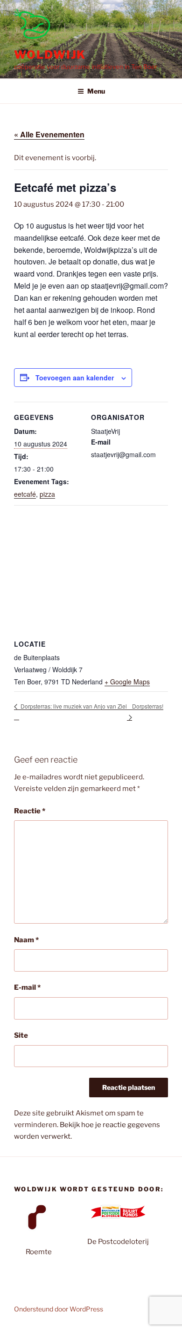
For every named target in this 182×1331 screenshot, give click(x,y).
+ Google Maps (127, 681)
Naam (26, 940)
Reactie (29, 811)
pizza (47, 494)
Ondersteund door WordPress (58, 1309)
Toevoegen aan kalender (74, 377)
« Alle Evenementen (49, 134)
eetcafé (25, 494)
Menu (96, 91)
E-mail (27, 987)
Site (21, 1035)
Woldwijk (50, 54)
